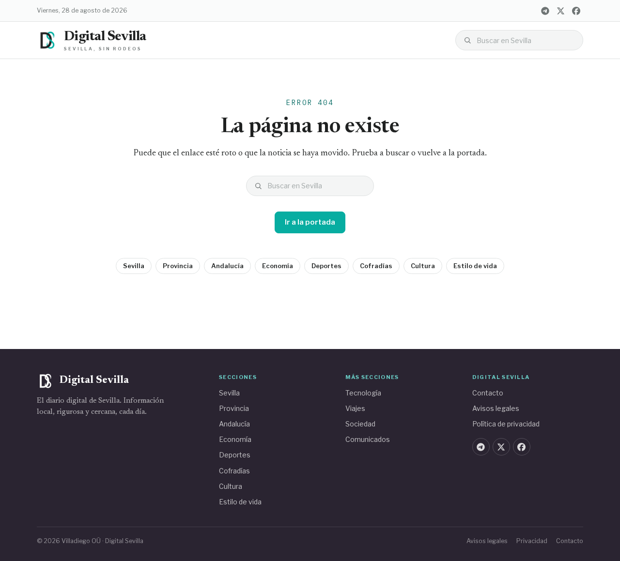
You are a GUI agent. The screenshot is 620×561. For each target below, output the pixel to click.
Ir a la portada (310, 222)
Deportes (326, 266)
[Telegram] (545, 10)
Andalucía (227, 266)
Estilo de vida (475, 266)
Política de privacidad (506, 424)
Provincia (178, 266)
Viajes (355, 408)
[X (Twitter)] (560, 10)
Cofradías (376, 266)
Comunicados (367, 439)
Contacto (487, 393)
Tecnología (363, 393)
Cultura (423, 266)
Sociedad (360, 424)
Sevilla (133, 266)
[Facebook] (576, 10)
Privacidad (531, 541)
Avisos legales (495, 408)
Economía (277, 266)
